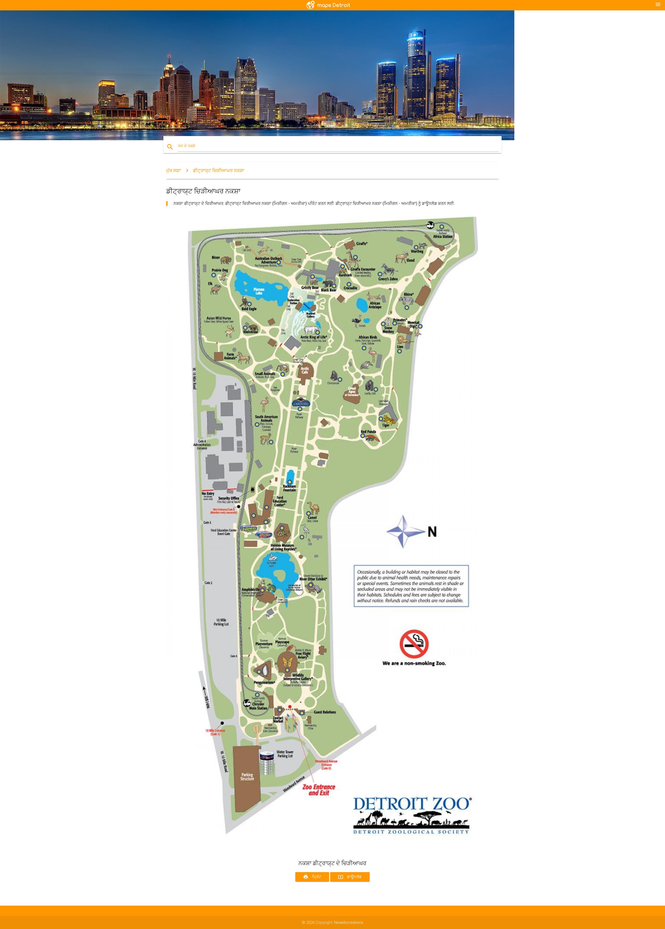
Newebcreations (348, 922)
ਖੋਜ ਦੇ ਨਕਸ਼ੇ (186, 146)
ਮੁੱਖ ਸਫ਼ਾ (173, 170)
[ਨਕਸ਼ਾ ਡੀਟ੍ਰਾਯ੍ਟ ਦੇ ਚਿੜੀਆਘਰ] (322, 850)
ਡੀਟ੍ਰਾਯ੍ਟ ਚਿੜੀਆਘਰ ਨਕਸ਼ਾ (218, 170)
